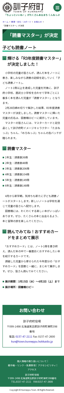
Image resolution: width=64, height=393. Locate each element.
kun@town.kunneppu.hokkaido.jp (32, 341)
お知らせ (38, 21)
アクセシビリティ (47, 365)
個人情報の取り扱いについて (32, 361)
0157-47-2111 (24, 336)
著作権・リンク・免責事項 (21, 365)
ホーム (5, 21)
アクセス (32, 369)
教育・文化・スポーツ (21, 21)
